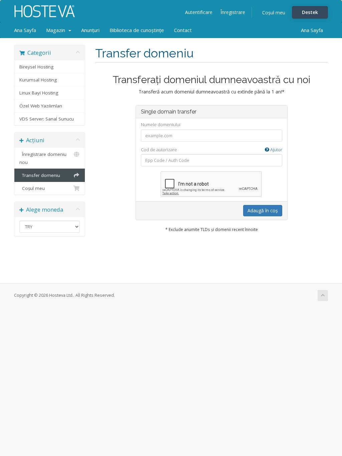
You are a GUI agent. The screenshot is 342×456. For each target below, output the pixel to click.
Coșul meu (273, 12)
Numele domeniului (160, 125)
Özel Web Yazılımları (40, 106)
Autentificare (198, 12)
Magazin (57, 30)
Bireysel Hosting (36, 67)
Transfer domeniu (39, 175)
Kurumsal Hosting (38, 80)
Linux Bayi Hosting (38, 93)
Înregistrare (232, 12)
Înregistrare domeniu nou (42, 158)
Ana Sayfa (25, 30)
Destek (310, 12)
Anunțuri (90, 30)
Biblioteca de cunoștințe (137, 30)
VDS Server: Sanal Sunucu (46, 119)
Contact (183, 30)
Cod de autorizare (211, 150)
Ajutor (275, 150)
